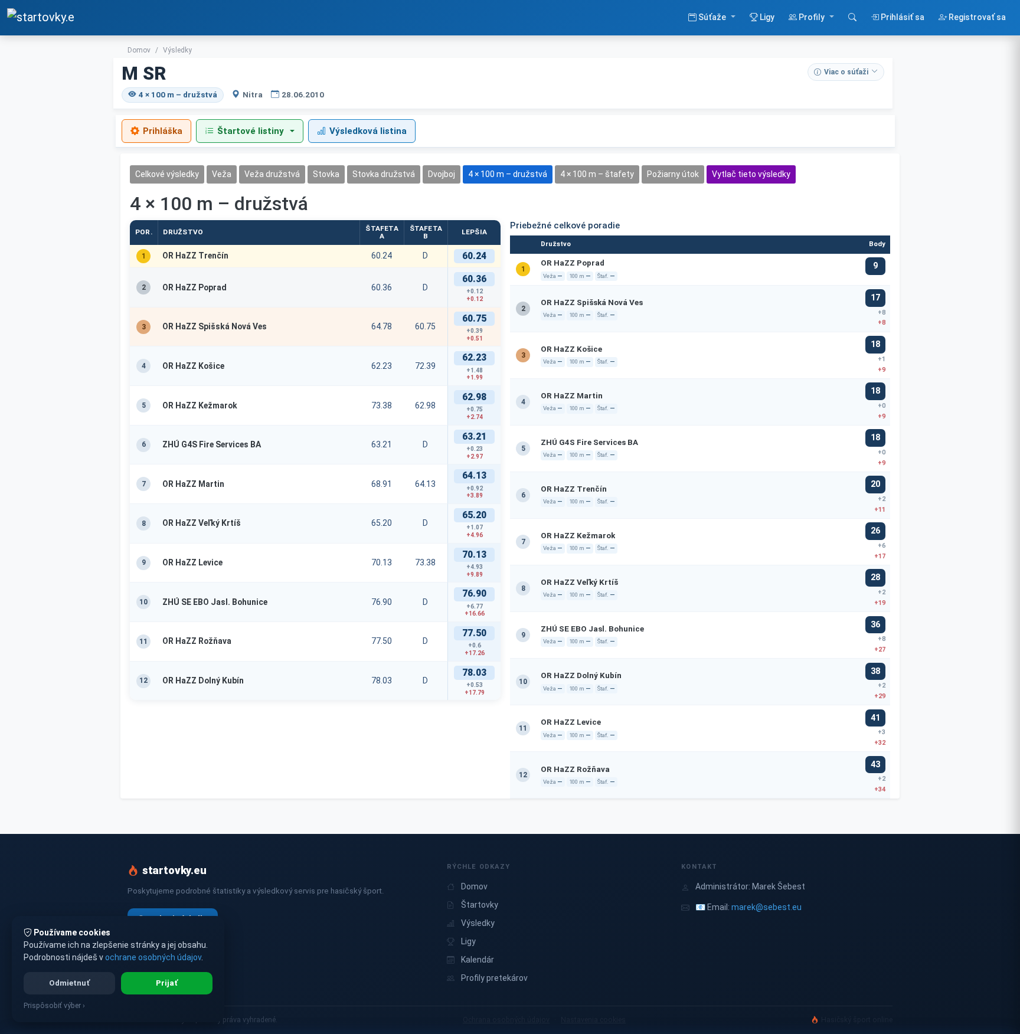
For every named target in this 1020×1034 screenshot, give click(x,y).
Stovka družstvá (383, 174)
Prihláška (162, 131)
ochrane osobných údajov (153, 957)
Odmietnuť (69, 983)
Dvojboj (441, 174)
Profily (811, 17)
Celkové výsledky (167, 174)
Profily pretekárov (494, 978)
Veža (221, 174)
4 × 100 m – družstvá (507, 174)
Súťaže (712, 17)
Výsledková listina (368, 131)
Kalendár (477, 959)
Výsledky (177, 50)
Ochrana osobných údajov (506, 1019)
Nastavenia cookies (593, 1019)
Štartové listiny (250, 131)
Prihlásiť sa (901, 17)
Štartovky (479, 904)
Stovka (326, 174)
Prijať (167, 983)
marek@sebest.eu (766, 907)
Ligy (766, 17)
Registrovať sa (976, 17)
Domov (139, 50)
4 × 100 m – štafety (597, 174)
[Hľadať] (852, 17)
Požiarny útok (673, 174)
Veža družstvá (272, 174)
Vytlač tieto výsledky (751, 174)
